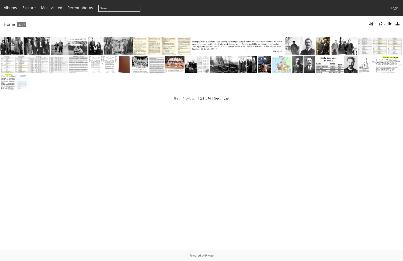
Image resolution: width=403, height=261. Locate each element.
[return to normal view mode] (397, 24)
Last (226, 98)
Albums (10, 7)
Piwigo (209, 255)
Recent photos (80, 7)
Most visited (51, 7)
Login (395, 8)
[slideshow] (390, 24)
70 (209, 98)
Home (9, 24)
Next (217, 98)
